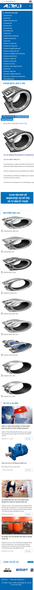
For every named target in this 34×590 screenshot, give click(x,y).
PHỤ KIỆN (9, 119)
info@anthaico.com (11, 1)
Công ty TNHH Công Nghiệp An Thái (18, 583)
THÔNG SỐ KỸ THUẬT (22, 117)
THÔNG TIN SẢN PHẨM (9, 117)
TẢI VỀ (3, 119)
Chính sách (4, 579)
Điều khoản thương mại (17, 579)
